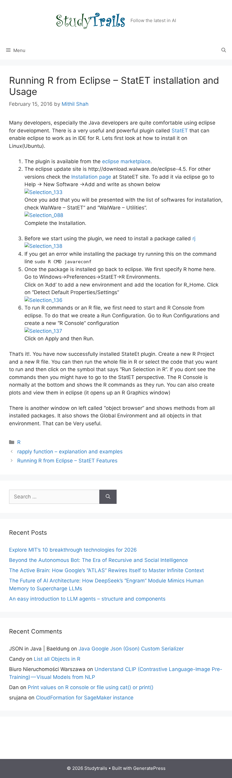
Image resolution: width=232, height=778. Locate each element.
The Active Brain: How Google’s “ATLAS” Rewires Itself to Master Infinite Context (106, 570)
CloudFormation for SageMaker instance (85, 698)
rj (193, 238)
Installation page (91, 177)
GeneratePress (149, 768)
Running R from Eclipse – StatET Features (67, 461)
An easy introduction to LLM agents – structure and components (87, 599)
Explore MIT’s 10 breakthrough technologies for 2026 (73, 550)
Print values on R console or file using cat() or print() (90, 687)
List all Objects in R (57, 659)
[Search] (108, 497)
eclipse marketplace (126, 161)
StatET (180, 131)
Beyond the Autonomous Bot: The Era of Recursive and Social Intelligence (98, 560)
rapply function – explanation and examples (70, 452)
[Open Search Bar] (223, 50)
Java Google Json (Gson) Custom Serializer (131, 649)
